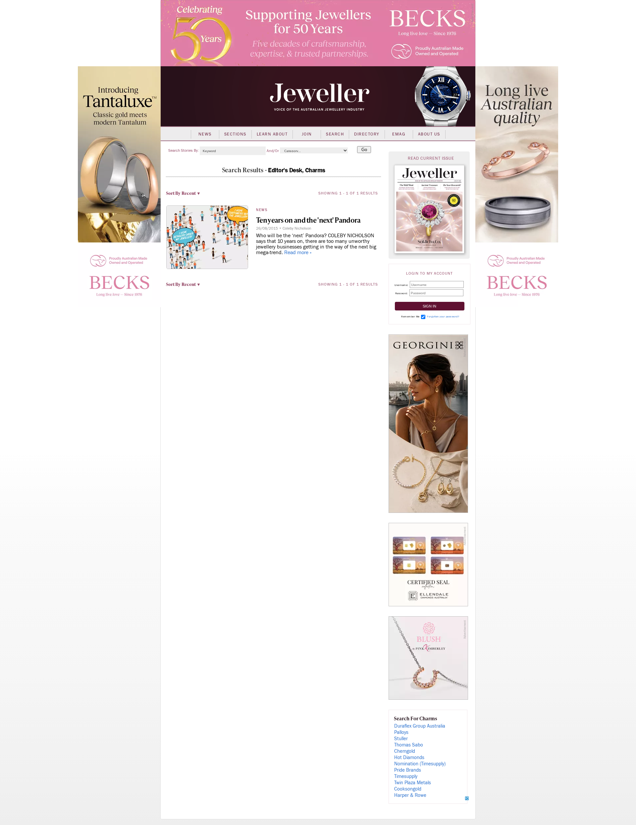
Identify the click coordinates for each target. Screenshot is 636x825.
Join (307, 134)
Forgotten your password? (443, 316)
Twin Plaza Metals (412, 783)
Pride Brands (407, 770)
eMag (398, 134)
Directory (367, 134)
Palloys (401, 732)
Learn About (272, 134)
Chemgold (404, 751)
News (205, 134)
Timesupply (405, 776)
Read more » (298, 252)
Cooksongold (407, 789)
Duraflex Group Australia (419, 726)
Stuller (401, 739)
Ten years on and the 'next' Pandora (308, 220)
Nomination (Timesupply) (420, 764)
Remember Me (410, 316)
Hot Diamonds (409, 757)
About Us (429, 134)
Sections (235, 134)
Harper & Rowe (410, 795)
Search (335, 134)
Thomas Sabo (408, 745)
